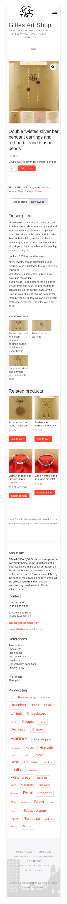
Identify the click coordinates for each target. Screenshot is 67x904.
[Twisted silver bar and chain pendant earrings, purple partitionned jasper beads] (18, 325)
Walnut (14, 826)
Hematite (46, 747)
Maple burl (33, 770)
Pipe (13, 802)
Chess (16, 713)
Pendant (45, 793)
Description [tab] (20, 201)
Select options (19, 495)
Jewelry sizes (16, 645)
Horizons (15, 755)
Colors (14, 722)
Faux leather (16, 748)
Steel (51, 802)
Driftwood (38, 729)
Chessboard (36, 713)
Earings (29, 191)
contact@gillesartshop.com (24, 622)
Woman (13, 191)
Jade (26, 755)
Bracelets (18, 705)
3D (12, 698)
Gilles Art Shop (30, 25)
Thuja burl (15, 811)
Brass (35, 705)
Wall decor (50, 819)
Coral (42, 722)
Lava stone (47, 762)
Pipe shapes (16, 652)
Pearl (28, 792)
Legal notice (15, 660)
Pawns (14, 793)
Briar (47, 705)
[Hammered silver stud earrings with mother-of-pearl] (18, 360)
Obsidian (27, 784)
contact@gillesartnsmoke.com (26, 629)
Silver (38, 191)
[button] (53, 67)
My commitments (18, 656)
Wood (27, 826)
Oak (13, 784)
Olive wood (44, 785)
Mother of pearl (21, 777)
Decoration (19, 729)
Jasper (38, 755)
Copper (28, 721)
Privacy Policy (16, 667)
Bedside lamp (27, 697)
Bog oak (45, 697)
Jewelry (45, 187)
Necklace (42, 777)
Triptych (15, 819)
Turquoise (32, 818)
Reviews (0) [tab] (38, 201)
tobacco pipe (35, 810)
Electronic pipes (42, 739)
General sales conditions (22, 663)
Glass (30, 748)
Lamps (15, 762)
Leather (17, 769)
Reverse (25, 802)
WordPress (37, 887)
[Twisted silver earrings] (41, 325)
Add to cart (27, 168)
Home (11, 519)
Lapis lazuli (30, 762)
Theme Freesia (49, 882)
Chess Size (15, 648)
